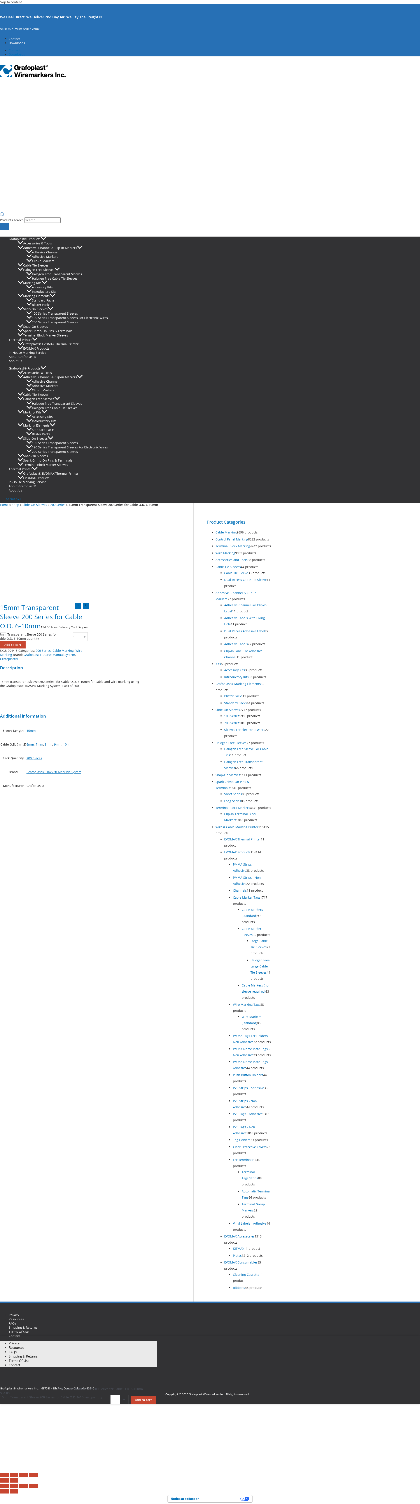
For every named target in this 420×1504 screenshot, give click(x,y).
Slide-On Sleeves (35, 309)
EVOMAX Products (36, 348)
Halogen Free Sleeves (38, 270)
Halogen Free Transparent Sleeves (57, 274)
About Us (15, 361)
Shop (15, 505)
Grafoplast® (9, 659)
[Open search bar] (2, 215)
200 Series (57, 505)
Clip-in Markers (43, 261)
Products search (12, 220)
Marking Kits (32, 283)
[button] (43, 239)
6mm (30, 744)
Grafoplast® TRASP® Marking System (53, 772)
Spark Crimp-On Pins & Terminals (47, 331)
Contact (14, 39)
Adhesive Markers (45, 256)
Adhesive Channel (45, 252)
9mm (57, 744)
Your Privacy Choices (222, 1499)
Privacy (14, 1315)
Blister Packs (41, 305)
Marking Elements (36, 296)
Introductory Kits (44, 291)
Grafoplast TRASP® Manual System (49, 655)
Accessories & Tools (37, 243)
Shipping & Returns (23, 1327)
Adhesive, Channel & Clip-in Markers (50, 248)
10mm (67, 744)
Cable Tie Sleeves (36, 265)
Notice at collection (185, 1499)
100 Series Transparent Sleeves (55, 313)
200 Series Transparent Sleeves (55, 322)
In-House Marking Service (27, 352)
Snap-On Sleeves (35, 326)
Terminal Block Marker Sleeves (45, 335)
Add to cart (12, 645)
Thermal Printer (20, 340)
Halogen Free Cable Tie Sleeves (54, 278)
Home (4, 505)
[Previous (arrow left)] (4, 1480)
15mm (31, 730)
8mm (48, 744)
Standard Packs (43, 300)
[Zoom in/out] (4, 1475)
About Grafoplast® (22, 357)
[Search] (4, 226)
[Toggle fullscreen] (14, 1475)
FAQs (12, 1323)
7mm (39, 744)
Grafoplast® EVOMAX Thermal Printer (51, 344)
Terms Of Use (19, 1332)
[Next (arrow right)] (14, 1480)
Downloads (17, 43)
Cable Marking (63, 650)
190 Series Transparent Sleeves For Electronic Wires (70, 318)
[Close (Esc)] (33, 1475)
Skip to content (11, 2)
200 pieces (34, 758)
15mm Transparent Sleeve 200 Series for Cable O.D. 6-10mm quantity (51, 1397)
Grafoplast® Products (24, 239)
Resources (16, 1319)
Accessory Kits (42, 287)
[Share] (23, 1475)
